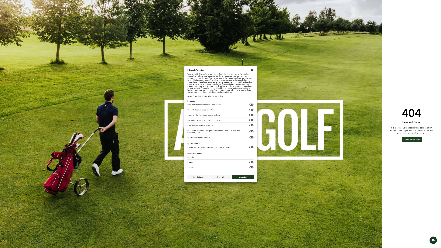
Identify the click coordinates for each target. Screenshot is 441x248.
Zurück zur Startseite (412, 139)
